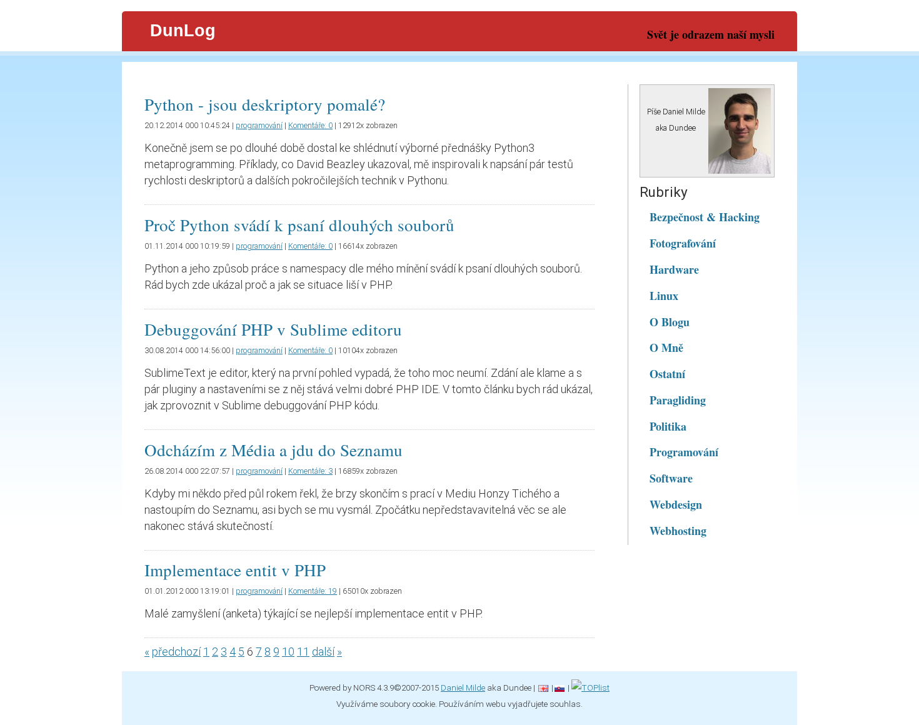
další (323, 651)
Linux (664, 296)
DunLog (183, 30)
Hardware (674, 269)
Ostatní (667, 374)
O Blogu (670, 322)
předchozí (176, 651)
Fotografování (683, 243)
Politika (668, 426)
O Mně (666, 347)
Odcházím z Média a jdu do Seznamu (273, 450)
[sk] (559, 687)
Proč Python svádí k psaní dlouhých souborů (299, 225)
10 (288, 651)
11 (303, 651)
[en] (543, 687)
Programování (684, 452)
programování (259, 125)
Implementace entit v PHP (235, 570)
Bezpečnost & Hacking (705, 217)
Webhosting (678, 530)
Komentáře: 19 (312, 591)
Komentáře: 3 (310, 471)
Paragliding (678, 400)
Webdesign (676, 504)
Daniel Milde (463, 687)
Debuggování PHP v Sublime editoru (273, 329)
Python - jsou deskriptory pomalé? (264, 104)
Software (671, 478)
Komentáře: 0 (310, 125)
